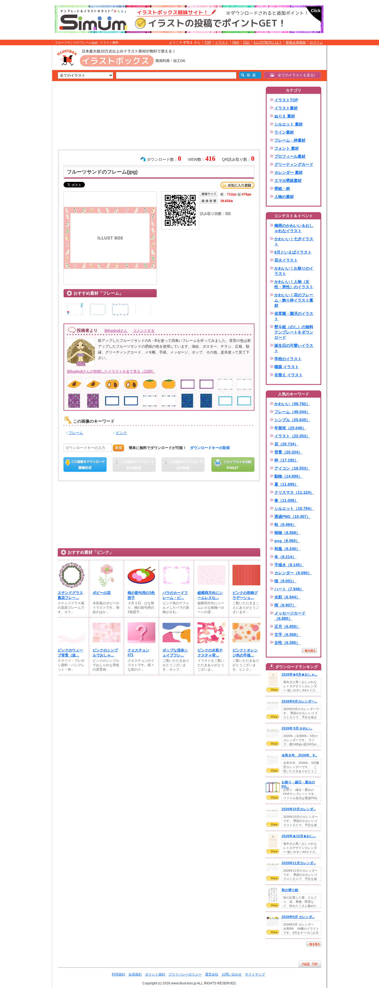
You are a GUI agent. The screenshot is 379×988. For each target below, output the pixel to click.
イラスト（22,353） (292, 436)
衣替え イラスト (288, 375)
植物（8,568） (287, 532)
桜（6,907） (285, 605)
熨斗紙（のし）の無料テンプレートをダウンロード (293, 332)
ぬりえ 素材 (284, 116)
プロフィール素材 (289, 156)
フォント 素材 (286, 148)
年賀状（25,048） (290, 428)
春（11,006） (286, 500)
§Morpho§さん (115, 331)
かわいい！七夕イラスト (293, 241)
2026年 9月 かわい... (297, 728)
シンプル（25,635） (292, 420)
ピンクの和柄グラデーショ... (245, 595)
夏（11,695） (286, 484)
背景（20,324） (288, 452)
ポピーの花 (102, 593)
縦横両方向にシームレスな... (210, 595)
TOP (207, 42)
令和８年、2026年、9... (299, 755)
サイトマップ (255, 974)
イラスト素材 (286, 108)
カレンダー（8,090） (293, 573)
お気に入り (237, 185)
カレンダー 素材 (288, 172)
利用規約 (118, 974)
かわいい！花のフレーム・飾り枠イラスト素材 (293, 300)
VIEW (272, 690)
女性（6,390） (287, 642)
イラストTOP (286, 100)
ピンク (121, 433)
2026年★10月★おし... (299, 836)
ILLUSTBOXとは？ (268, 42)
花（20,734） (286, 444)
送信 (118, 448)
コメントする (144, 331)
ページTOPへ (310, 964)
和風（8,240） (287, 548)
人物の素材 (284, 196)
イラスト (221, 42)
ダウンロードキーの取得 (210, 448)
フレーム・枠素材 (289, 140)
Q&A (235, 42)
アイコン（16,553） (292, 468)
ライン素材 (284, 132)
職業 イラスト (286, 367)
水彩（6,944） (287, 597)
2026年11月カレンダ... (299, 863)
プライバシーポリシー (185, 974)
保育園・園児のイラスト (293, 316)
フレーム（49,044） (292, 412)
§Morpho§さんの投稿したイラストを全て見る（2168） (111, 371)
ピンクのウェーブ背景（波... (70, 652)
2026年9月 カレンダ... (298, 917)
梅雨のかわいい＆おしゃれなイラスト (293, 228)
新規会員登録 (296, 42)
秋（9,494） (285, 524)
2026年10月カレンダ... (299, 809)
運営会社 (211, 974)
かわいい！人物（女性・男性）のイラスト (293, 284)
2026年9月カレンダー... (299, 701)
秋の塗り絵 (290, 890)
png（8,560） (287, 540)
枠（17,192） (286, 460)
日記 (246, 42)
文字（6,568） (287, 634)
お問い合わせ (232, 974)
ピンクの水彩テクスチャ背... (210, 652)
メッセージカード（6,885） (289, 616)
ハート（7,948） (289, 589)
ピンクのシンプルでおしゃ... (105, 652)
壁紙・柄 (282, 188)
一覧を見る (309, 650)
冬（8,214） (285, 557)
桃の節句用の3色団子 (141, 595)
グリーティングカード (293, 164)
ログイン (316, 42)
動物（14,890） (288, 476)
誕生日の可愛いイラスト (293, 348)
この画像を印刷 (232, 464)
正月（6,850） (287, 626)
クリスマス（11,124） (294, 492)
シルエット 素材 (288, 124)
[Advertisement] (26, 131)
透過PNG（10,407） (292, 516)
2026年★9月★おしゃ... (299, 674)
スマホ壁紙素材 (288, 180)
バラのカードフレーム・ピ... (175, 595)
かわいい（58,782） (292, 404)
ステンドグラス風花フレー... (70, 595)
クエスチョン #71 (138, 652)
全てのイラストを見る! (294, 75)
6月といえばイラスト (293, 252)
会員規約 (135, 974)
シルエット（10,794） (294, 508)
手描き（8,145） (289, 565)
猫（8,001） (285, 581)
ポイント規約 (155, 974)
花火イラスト (286, 260)
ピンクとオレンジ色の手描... (245, 652)
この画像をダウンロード (85, 464)
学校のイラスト (288, 359)
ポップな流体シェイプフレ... (175, 652)
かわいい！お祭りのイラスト (293, 271)
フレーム (76, 433)
